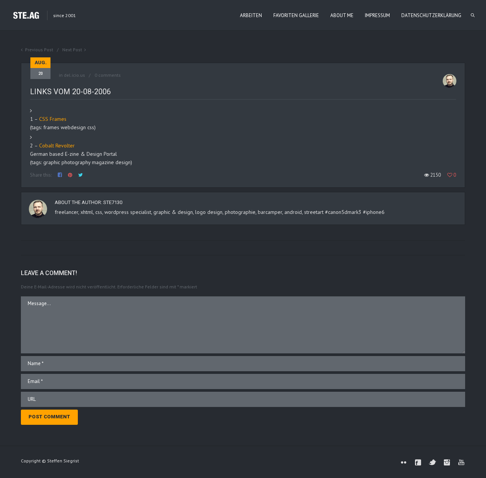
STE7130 (112, 202)
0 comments (108, 75)
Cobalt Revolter (57, 145)
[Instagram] (447, 462)
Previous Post (39, 49)
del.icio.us (74, 75)
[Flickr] (403, 462)
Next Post (72, 49)
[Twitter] (432, 462)
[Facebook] (418, 462)
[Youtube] (461, 462)
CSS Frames (52, 119)
